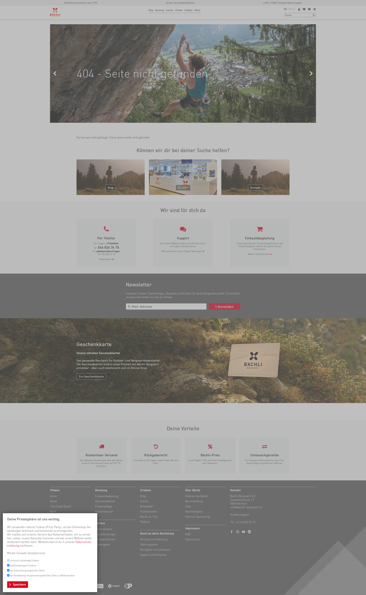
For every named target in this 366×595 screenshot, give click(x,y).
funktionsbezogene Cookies (23, 565)
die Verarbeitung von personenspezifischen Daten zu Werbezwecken (42, 575)
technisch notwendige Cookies (24, 560)
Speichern (19, 584)
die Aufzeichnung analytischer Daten (27, 570)
